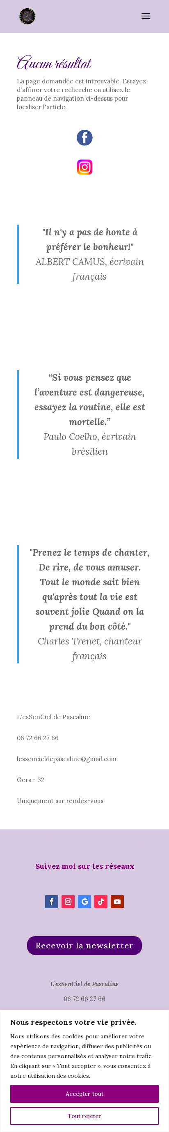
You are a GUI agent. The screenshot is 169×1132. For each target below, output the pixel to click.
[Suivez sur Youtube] (117, 901)
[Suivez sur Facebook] (51, 901)
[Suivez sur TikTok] (100, 901)
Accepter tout (84, 1093)
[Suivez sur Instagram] (68, 901)
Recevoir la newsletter (84, 945)
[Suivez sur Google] (84, 901)
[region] (84, 1071)
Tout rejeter (84, 1116)
